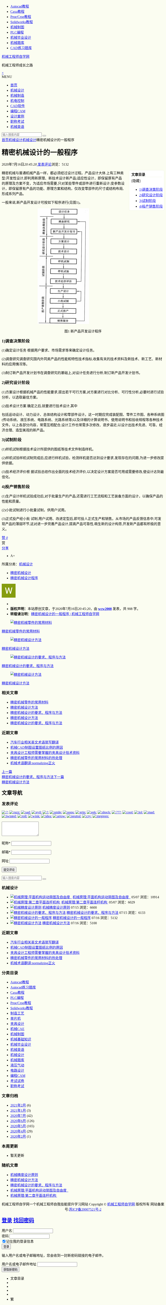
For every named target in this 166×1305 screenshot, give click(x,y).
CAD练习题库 (21, 48)
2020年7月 (18, 1116)
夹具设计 (17, 1024)
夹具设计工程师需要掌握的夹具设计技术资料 (45, 753)
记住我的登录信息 (20, 1241)
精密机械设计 (20, 573)
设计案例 (17, 116)
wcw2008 (105, 609)
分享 (5, 548)
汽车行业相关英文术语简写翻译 (34, 742)
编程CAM (17, 111)
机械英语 (17, 127)
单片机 (15, 1018)
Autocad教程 (19, 6)
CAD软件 (17, 106)
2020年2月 (18, 1136)
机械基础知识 (20, 1039)
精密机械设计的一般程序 (72, 918)
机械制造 (17, 95)
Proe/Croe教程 (20, 17)
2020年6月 (18, 1121)
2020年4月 (18, 1131)
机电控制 (17, 101)
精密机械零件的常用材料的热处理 (36, 758)
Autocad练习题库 (23, 987)
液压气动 (17, 1065)
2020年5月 (18, 1126)
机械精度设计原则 (56, 907)
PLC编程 (17, 32)
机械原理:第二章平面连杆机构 (84, 902)
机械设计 (17, 90)
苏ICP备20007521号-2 (85, 1209)
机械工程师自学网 (15, 56)
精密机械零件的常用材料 (21, 631)
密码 (5, 1236)
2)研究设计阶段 (151, 195)
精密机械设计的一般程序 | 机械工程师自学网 (65, 614)
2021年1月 (18, 1110)
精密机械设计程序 (24, 578)
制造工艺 (17, 1013)
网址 (5, 861)
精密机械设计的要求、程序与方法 (28, 666)
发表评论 (44, 164)
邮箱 (6, 852)
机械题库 (17, 43)
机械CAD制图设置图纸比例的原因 (36, 747)
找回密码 (23, 1220)
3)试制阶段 (147, 201)
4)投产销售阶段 (151, 206)
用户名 (7, 1230)
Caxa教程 (17, 11)
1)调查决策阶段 (151, 189)
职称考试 (17, 121)
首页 (13, 85)
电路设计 (17, 1070)
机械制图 (17, 27)
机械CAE (17, 1029)
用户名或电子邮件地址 (19, 1264)
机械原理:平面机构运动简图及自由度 (102, 897)
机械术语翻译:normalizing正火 (32, 763)
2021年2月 (18, 1105)
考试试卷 (17, 1081)
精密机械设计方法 (15, 648)
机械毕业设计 (20, 37)
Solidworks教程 (21, 22)
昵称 (6, 843)
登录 (7, 1220)
